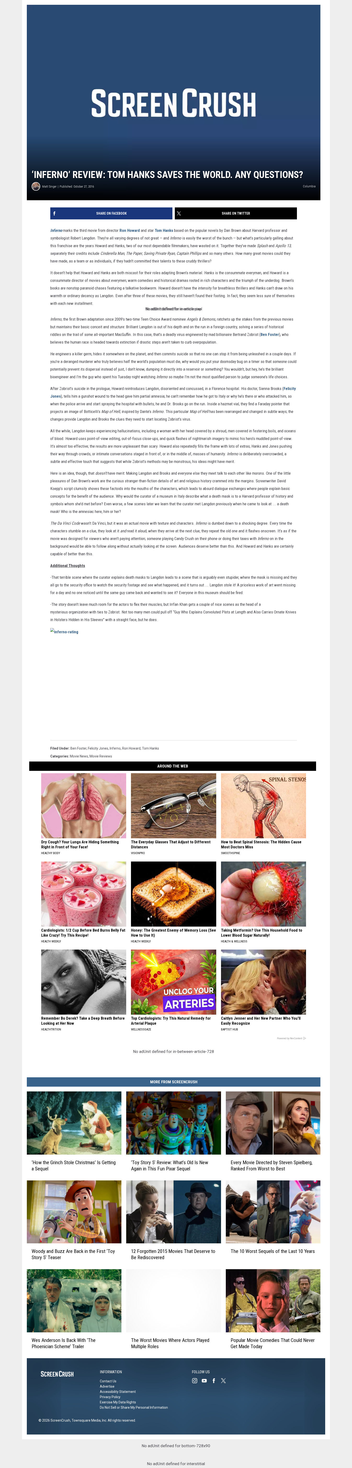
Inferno (56, 230)
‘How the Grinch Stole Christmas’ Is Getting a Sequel (74, 1165)
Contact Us (108, 1381)
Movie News (79, 756)
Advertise (107, 1386)
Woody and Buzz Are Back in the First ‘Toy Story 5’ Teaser (73, 1254)
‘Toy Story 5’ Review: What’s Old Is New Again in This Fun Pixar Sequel (169, 1165)
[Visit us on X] (225, 1381)
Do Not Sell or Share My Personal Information (134, 1407)
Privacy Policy (110, 1397)
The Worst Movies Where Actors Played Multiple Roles (170, 1343)
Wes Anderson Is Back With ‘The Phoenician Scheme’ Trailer (64, 1343)
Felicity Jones (98, 748)
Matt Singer (49, 186)
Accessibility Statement (118, 1392)
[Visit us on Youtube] (206, 1381)
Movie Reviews (101, 756)
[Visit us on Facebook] (216, 1381)
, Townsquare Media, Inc (88, 1420)
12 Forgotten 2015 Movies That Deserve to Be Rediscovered (173, 1254)
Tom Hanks (164, 230)
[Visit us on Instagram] (196, 1381)
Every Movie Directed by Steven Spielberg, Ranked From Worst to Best (271, 1165)
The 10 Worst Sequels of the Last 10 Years (273, 1251)
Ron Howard (129, 230)
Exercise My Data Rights (118, 1402)
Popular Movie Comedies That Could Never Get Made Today (273, 1343)
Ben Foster (270, 334)
